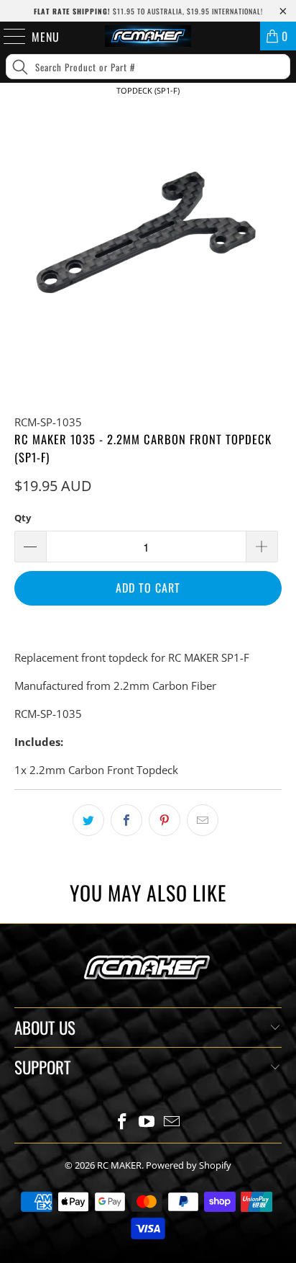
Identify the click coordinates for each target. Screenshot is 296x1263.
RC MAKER (119, 1165)
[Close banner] (282, 114)
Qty (22, 517)
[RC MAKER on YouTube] (147, 1122)
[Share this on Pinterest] (164, 820)
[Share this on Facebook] (126, 820)
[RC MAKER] (148, 36)
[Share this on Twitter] (88, 820)
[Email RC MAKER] (172, 1122)
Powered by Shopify (188, 1165)
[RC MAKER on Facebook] (122, 1122)
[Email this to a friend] (202, 820)
